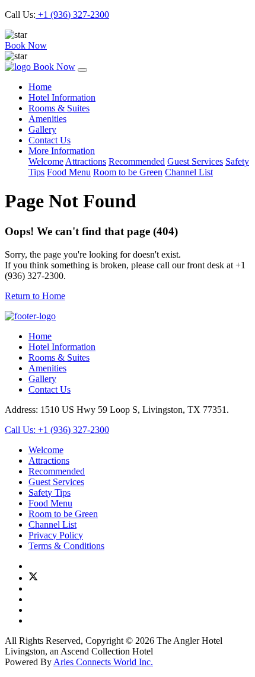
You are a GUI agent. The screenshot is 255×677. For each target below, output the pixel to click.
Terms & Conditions (66, 546)
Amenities (47, 119)
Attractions (85, 161)
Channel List (189, 172)
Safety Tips (49, 492)
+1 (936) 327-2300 (72, 14)
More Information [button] (61, 151)
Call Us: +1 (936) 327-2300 (57, 430)
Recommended (137, 161)
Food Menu (69, 172)
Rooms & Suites (59, 108)
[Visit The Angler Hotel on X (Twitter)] (33, 578)
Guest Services (195, 161)
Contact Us (49, 140)
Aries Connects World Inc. (103, 662)
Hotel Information (61, 97)
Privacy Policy (55, 535)
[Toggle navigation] (82, 70)
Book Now (26, 45)
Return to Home (35, 296)
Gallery (42, 129)
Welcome (45, 161)
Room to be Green (127, 172)
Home (40, 87)
